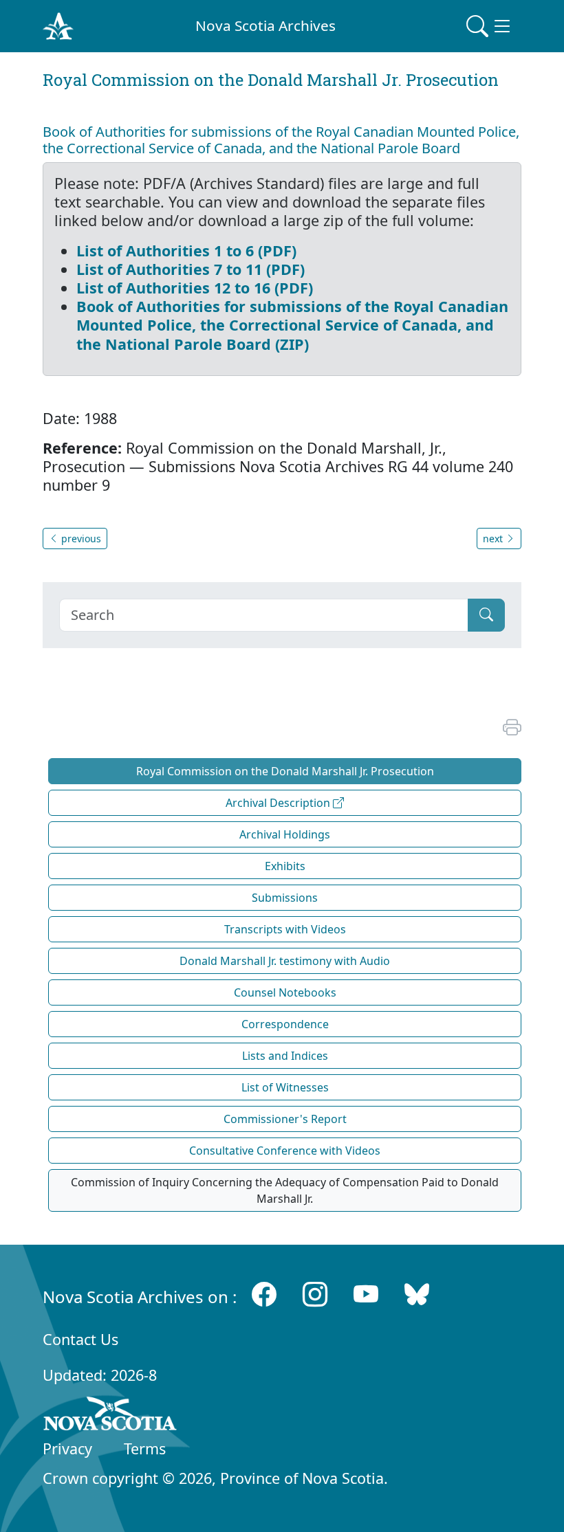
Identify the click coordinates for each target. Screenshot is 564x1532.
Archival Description (279, 802)
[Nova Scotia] (110, 1415)
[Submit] (486, 615)
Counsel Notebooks (285, 992)
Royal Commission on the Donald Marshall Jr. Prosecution (285, 771)
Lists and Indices (285, 1055)
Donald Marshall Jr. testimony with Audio (285, 960)
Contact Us (80, 1339)
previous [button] (79, 538)
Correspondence (285, 1024)
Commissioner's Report (285, 1118)
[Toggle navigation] (489, 26)
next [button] (494, 538)
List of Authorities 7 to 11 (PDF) (190, 269)
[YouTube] (366, 1294)
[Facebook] (264, 1294)
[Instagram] (315, 1294)
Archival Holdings (284, 834)
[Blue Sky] (416, 1294)
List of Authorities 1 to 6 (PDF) (186, 250)
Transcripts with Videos (285, 929)
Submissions (285, 897)
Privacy (67, 1448)
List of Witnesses (285, 1087)
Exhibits (285, 866)
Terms (145, 1448)
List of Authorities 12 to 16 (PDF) (194, 288)
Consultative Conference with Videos (284, 1150)
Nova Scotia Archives (265, 25)
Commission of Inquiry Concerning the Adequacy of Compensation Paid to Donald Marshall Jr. (285, 1190)
